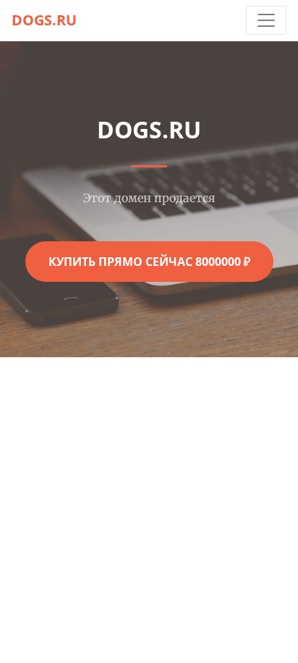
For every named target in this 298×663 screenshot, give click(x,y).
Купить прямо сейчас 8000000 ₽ (149, 262)
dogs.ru (44, 20)
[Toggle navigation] (266, 20)
